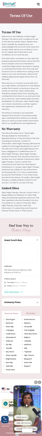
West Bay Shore (30, 334)
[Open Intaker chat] (17, 435)
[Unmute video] (27, 405)
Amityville (28, 326)
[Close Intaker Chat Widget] (39, 382)
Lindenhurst (10, 334)
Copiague (10, 330)
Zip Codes (30, 313)
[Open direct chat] (36, 382)
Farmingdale (29, 330)
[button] (38, 4)
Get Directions (11, 291)
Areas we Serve (11, 313)
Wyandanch (11, 337)
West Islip (10, 326)
